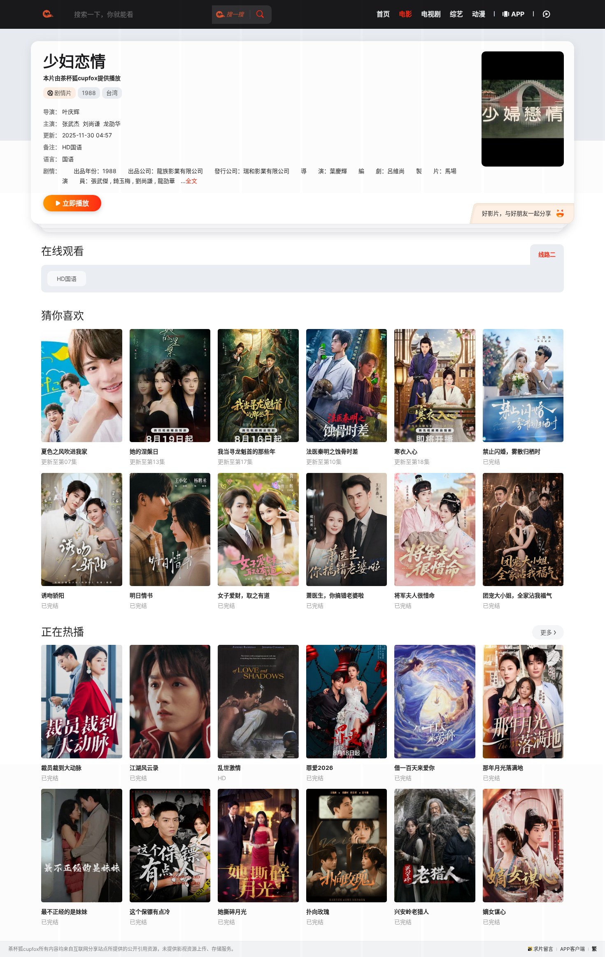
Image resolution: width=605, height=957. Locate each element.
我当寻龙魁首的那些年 (246, 451)
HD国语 (67, 278)
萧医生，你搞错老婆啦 (335, 595)
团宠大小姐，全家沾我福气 (517, 595)
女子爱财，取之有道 (244, 595)
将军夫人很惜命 (414, 595)
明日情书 (141, 595)
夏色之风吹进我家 (64, 451)
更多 (546, 632)
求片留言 (543, 949)
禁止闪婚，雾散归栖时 (511, 451)
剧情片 (63, 92)
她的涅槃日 (144, 451)
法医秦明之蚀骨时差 (332, 451)
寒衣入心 (405, 451)
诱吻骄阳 (52, 595)
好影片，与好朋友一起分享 (516, 213)
